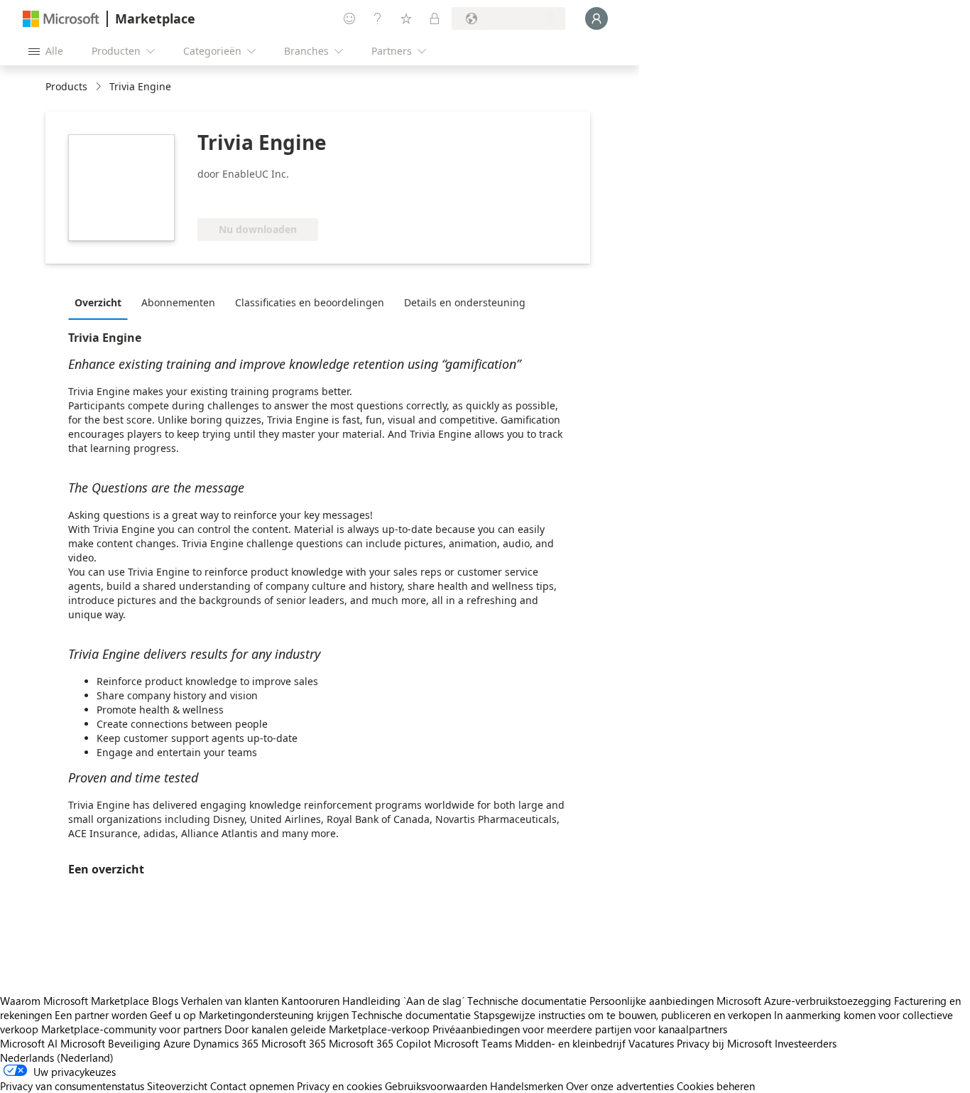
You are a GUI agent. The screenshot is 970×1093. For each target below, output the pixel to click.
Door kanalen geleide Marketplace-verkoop (327, 1029)
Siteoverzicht (177, 1086)
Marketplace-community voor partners (131, 1029)
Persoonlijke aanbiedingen (651, 1001)
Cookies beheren (716, 1086)
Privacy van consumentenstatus (72, 1086)
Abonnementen (178, 302)
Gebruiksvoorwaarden (436, 1086)
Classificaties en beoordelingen (309, 302)
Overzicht (98, 302)
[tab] (101, 302)
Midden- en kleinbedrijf (570, 1043)
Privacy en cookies (339, 1086)
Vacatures (651, 1043)
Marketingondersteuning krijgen (274, 1015)
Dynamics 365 (225, 1043)
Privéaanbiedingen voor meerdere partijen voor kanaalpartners (579, 1029)
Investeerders (806, 1043)
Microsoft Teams (473, 1043)
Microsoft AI (29, 1043)
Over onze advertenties (620, 1086)
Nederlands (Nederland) (57, 1057)
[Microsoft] (61, 19)
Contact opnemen (252, 1086)
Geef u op (173, 1015)
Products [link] (66, 86)
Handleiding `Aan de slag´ (403, 1001)
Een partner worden (101, 1015)
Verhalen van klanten (229, 1001)
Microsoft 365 (293, 1043)
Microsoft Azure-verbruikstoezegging (805, 1001)
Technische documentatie (527, 1001)
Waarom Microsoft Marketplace (74, 1001)
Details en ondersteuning (464, 302)
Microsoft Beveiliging (110, 1043)
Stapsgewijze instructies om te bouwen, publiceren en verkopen (622, 1015)
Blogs (165, 1001)
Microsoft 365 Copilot (380, 1043)
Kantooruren (310, 1001)
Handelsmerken (526, 1086)
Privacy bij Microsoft (724, 1043)
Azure (176, 1043)
